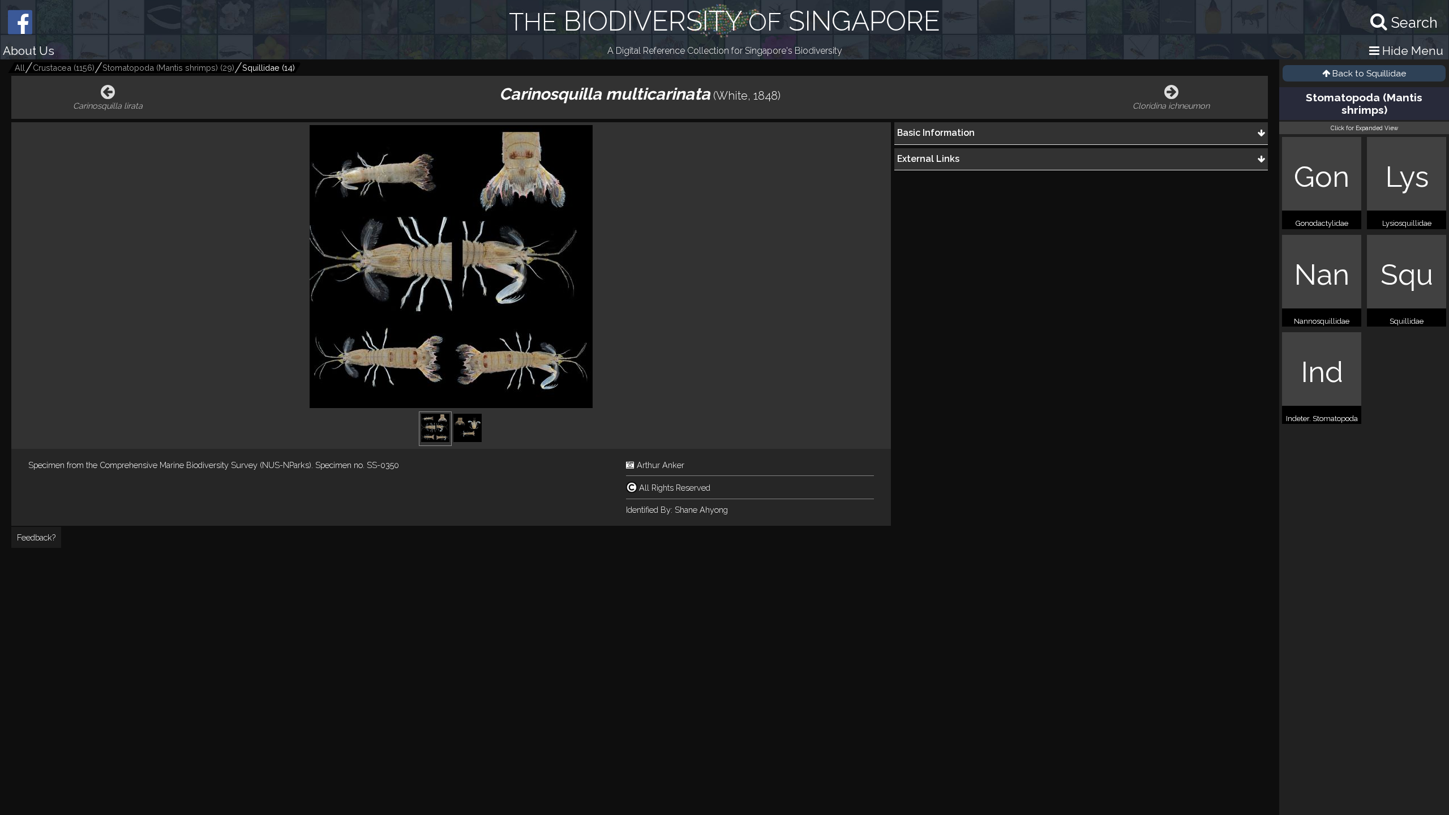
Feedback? (36, 537)
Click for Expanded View (1364, 128)
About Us (28, 51)
